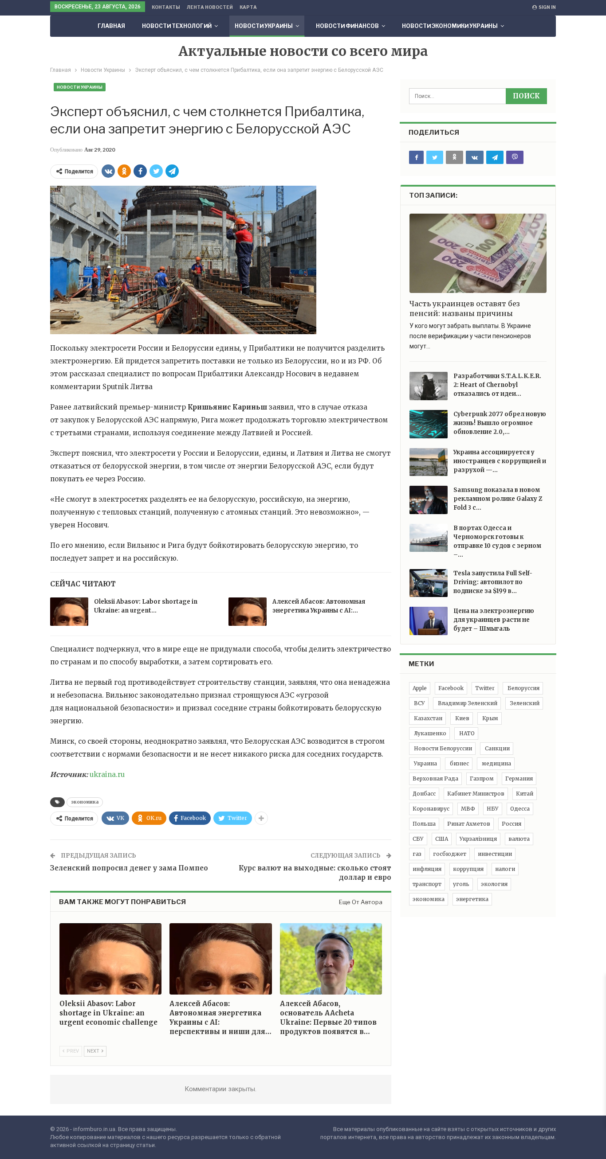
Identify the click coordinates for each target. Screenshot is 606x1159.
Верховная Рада (435, 778)
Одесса (520, 808)
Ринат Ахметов (468, 823)
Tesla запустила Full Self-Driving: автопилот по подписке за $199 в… (492, 582)
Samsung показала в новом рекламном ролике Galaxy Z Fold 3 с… (497, 498)
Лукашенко (429, 733)
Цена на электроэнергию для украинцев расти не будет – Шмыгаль (493, 619)
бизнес (459, 763)
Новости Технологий (177, 26)
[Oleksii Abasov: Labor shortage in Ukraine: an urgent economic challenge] (69, 611)
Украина (425, 763)
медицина (495, 763)
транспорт (427, 884)
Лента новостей (210, 7)
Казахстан (427, 718)
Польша (424, 823)
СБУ (418, 838)
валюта (519, 838)
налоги (505, 869)
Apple (420, 688)
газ (417, 854)
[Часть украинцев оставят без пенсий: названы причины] (478, 253)
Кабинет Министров (475, 793)
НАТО (466, 733)
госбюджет (449, 854)
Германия (519, 778)
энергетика (472, 899)
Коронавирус (431, 808)
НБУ (493, 808)
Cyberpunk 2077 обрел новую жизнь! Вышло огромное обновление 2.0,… (499, 423)
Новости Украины (264, 26)
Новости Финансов (347, 26)
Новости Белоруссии (442, 748)
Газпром (482, 778)
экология (494, 884)
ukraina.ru (107, 774)
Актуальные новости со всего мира (303, 51)
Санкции (497, 748)
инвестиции (495, 854)
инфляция (427, 869)
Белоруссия (522, 688)
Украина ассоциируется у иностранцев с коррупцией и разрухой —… (499, 461)
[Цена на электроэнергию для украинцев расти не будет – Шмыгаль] (428, 621)
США (441, 838)
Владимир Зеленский (467, 703)
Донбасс (424, 793)
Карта (248, 7)
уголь (461, 884)
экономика (84, 802)
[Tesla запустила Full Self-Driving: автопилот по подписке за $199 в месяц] (428, 583)
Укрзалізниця (478, 838)
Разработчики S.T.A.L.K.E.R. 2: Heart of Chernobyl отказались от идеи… (497, 385)
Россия (511, 823)
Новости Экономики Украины (450, 26)
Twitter (485, 688)
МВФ (468, 808)
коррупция (468, 869)
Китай (524, 793)
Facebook (451, 688)
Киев (461, 718)
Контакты (166, 7)
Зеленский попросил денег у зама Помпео (129, 868)
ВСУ (419, 703)
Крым (489, 718)
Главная (111, 26)
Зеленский (524, 703)
